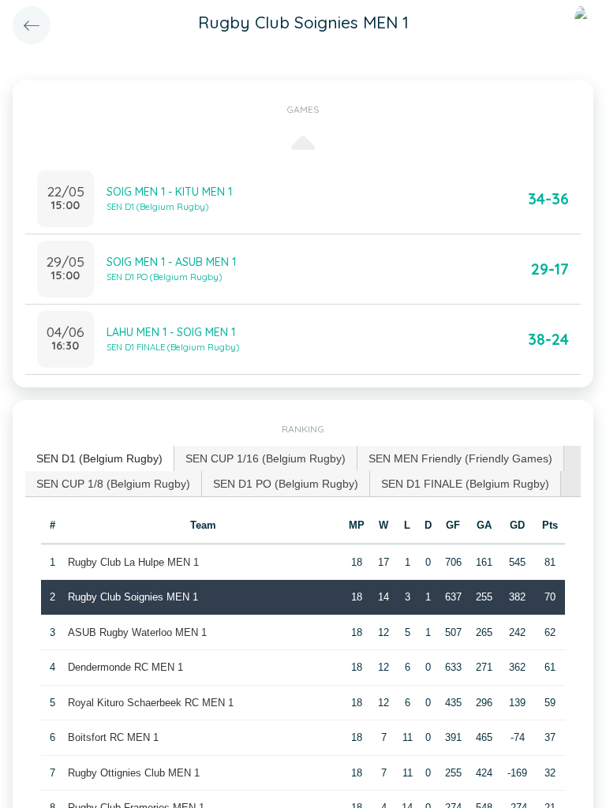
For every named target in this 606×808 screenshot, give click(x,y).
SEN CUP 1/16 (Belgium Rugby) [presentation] (265, 458)
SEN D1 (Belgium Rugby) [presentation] (99, 458)
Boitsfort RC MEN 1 (113, 737)
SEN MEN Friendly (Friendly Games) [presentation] (460, 458)
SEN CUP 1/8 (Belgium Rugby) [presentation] (113, 483)
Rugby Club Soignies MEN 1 (133, 597)
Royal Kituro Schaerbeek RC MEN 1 (151, 703)
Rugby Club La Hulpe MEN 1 (133, 562)
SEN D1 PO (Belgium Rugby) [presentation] (285, 483)
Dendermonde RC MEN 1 (125, 667)
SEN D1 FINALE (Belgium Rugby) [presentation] (465, 483)
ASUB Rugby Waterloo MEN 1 (137, 632)
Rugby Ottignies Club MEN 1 (134, 773)
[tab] (99, 459)
